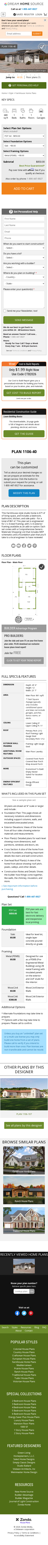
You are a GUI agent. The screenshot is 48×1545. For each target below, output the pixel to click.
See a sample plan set (24, 800)
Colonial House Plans (24, 1349)
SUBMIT (37, 33)
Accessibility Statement (24, 1535)
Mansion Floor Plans (24, 1423)
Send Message (24, 320)
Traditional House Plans (24, 1374)
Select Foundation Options (17, 141)
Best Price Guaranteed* (32, 165)
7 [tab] (34, 75)
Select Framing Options (16, 151)
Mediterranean (24, 1365)
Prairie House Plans (24, 1368)
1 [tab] (9, 75)
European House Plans (24, 1358)
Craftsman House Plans (24, 1355)
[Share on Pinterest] (34, 546)
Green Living (24, 1452)
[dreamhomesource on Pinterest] (30, 1313)
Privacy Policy (11, 28)
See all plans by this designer (24, 1125)
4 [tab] (22, 75)
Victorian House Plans (24, 1381)
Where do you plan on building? (20, 273)
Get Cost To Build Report (24, 392)
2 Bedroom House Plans (24, 1400)
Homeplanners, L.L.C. (24, 1455)
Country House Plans (24, 1352)
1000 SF (24, 1426)
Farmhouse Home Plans (25, 93)
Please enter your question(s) (19, 289)
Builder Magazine (24, 1498)
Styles (15, 1327)
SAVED (19, 14)
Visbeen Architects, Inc (24, 1468)
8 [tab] (39, 75)
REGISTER (29, 14)
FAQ (44, 1327)
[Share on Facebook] (24, 546)
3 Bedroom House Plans (24, 1404)
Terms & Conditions (35, 25)
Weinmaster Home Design (24, 1472)
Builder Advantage (24, 1494)
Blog (36, 1327)
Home (4, 93)
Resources (26, 1327)
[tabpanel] (24, 57)
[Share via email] (13, 546)
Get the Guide (24, 433)
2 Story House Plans (24, 1433)
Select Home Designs (24, 1459)
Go (31, 1291)
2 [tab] (13, 75)
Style (11, 93)
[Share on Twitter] (29, 546)
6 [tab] (30, 75)
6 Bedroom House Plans (24, 1413)
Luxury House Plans (24, 1420)
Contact (29, 1330)
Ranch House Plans (24, 1371)
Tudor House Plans (24, 1378)
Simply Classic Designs (24, 1462)
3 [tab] (17, 75)
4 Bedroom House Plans (24, 1407)
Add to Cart (24, 188)
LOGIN (38, 14)
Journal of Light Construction (24, 1501)
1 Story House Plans (24, 1430)
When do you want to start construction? (23, 243)
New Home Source (24, 1491)
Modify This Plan (24, 493)
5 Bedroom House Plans (24, 1410)
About (18, 1330)
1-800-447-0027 (24, 9)
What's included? (10, 131)
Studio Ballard (24, 1465)
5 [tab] (26, 75)
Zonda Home (24, 1504)
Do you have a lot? (12, 253)
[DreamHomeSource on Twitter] (24, 1313)
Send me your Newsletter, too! (22, 310)
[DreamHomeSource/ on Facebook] (17, 1313)
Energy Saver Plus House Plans (24, 1417)
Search (5, 1327)
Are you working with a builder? (19, 263)
